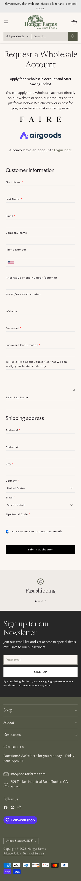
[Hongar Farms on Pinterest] (12, 808)
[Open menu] (5, 22)
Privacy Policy (12, 853)
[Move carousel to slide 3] (42, 601)
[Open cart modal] (74, 22)
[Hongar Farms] (40, 22)
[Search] (73, 36)
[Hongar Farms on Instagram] (19, 808)
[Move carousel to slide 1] (36, 601)
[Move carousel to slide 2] (39, 601)
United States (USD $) (19, 841)
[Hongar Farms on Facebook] (5, 808)
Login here (63, 150)
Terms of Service (33, 853)
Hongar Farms (37, 849)
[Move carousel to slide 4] (45, 601)
